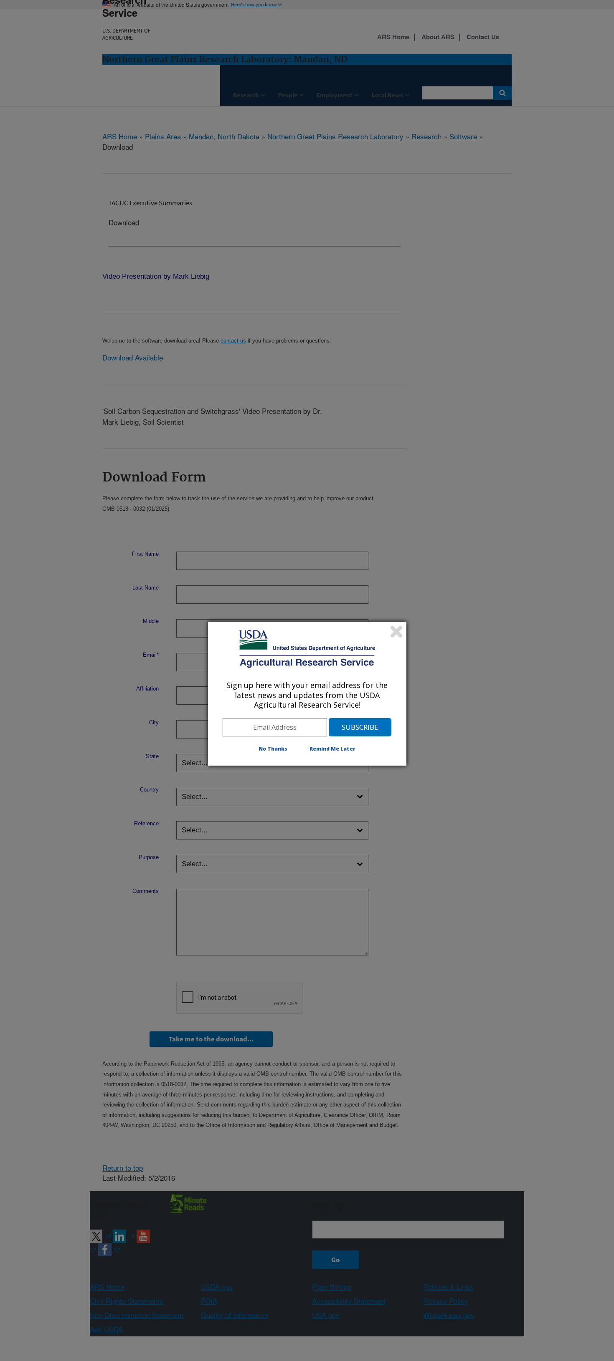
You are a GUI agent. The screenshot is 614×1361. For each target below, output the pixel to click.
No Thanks (273, 748)
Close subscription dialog (396, 632)
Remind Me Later (332, 748)
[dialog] (307, 693)
